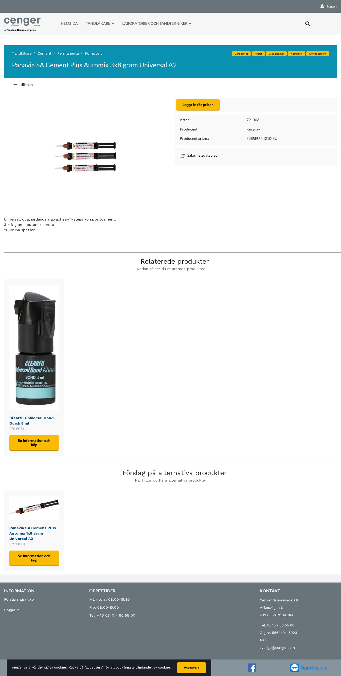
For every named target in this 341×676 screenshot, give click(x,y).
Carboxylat (241, 53)
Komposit (93, 53)
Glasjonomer (276, 53)
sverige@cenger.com (277, 648)
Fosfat (258, 53)
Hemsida (69, 23)
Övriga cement (317, 53)
